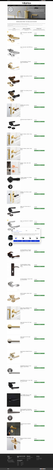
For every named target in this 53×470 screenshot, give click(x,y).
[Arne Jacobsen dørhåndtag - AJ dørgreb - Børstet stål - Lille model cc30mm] (13, 284)
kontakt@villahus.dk (11, 460)
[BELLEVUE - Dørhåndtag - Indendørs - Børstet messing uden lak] (13, 298)
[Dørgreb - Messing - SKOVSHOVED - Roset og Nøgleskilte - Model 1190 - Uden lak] (13, 313)
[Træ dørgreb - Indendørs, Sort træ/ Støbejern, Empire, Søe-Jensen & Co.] (13, 182)
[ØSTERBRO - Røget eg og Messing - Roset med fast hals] (13, 81)
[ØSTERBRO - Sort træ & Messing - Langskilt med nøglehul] (13, 197)
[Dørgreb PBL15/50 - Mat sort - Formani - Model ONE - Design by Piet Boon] (13, 385)
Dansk (40, 0)
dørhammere (29, 23)
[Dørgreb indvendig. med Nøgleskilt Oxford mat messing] (13, 356)
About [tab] (35, 230)
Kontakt (27, 460)
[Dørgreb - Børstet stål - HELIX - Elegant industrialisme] (13, 342)
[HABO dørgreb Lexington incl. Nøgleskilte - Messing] (13, 429)
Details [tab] (26, 230)
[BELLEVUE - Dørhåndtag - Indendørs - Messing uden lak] (13, 153)
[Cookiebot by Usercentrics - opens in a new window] (37, 228)
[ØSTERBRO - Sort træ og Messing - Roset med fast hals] (13, 95)
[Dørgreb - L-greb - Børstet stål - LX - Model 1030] (13, 226)
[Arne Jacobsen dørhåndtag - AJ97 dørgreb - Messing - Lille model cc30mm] (13, 66)
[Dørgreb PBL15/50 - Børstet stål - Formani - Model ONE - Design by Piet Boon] (13, 371)
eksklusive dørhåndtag (41, 23)
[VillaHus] (26, 3)
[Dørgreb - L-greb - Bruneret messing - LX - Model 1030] (13, 211)
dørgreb (24, 23)
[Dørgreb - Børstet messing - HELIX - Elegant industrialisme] (13, 327)
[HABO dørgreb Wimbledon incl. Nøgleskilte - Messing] (13, 443)
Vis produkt (39, 35)
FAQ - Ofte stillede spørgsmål (30, 457)
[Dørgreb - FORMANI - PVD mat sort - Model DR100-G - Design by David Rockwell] (13, 400)
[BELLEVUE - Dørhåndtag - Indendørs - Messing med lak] (13, 139)
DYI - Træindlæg (38, 457)
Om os (27, 459)
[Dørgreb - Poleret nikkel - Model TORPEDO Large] (13, 52)
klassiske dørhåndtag (37, 23)
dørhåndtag (26, 23)
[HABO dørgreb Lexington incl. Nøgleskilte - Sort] (13, 124)
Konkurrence (37, 459)
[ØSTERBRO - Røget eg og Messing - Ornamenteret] (13, 110)
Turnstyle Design (11, 25)
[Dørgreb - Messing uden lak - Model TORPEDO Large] (13, 37)
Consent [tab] (17, 230)
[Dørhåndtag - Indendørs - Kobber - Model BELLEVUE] (13, 168)
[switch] (23, 238)
